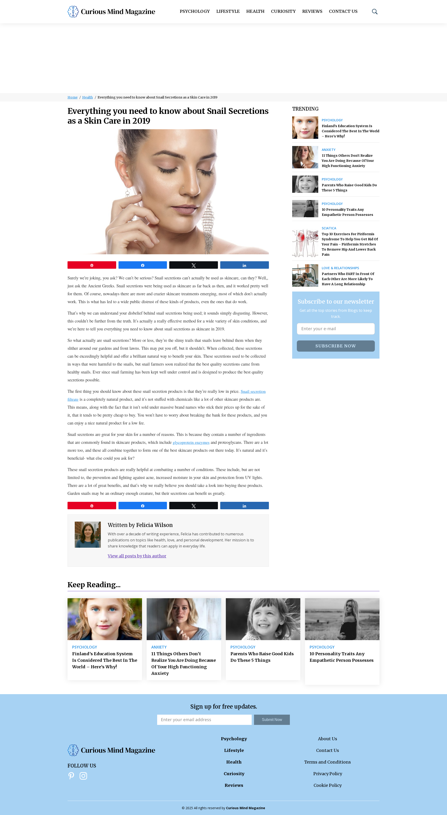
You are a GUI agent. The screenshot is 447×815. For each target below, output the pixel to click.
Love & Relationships (340, 268)
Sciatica (329, 228)
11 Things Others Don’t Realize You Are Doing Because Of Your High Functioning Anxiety (348, 160)
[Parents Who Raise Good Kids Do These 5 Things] (305, 184)
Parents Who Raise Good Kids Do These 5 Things (349, 187)
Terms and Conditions (327, 762)
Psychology (195, 11)
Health (255, 11)
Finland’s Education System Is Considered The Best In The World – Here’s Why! (350, 131)
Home (73, 97)
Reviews (312, 11)
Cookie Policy (328, 785)
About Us (327, 738)
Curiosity (283, 11)
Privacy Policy (327, 773)
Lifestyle (228, 11)
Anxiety (328, 149)
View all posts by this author (137, 556)
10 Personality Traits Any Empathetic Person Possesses (347, 212)
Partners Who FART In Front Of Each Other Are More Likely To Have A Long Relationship (348, 279)
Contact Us (343, 11)
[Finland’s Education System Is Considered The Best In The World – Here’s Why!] (305, 127)
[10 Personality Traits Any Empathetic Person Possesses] (305, 208)
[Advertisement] (223, 58)
